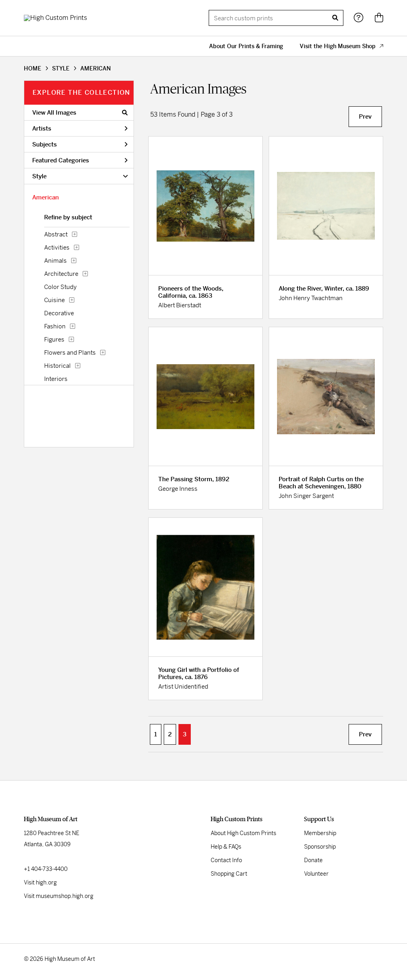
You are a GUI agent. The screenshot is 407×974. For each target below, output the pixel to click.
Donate (313, 860)
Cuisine (54, 300)
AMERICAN (95, 68)
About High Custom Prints (243, 833)
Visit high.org (40, 882)
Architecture (61, 273)
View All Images (54, 112)
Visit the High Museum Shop (338, 46)
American (45, 197)
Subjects (44, 144)
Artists (41, 128)
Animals (55, 260)
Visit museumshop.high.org (58, 896)
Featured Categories (60, 160)
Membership (320, 833)
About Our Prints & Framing (246, 46)
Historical (57, 365)
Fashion (55, 326)
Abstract (56, 234)
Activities (57, 247)
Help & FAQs (226, 846)
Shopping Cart (229, 873)
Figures (54, 339)
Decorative (59, 313)
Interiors (56, 379)
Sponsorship (320, 846)
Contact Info (226, 860)
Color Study (60, 287)
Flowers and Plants (70, 352)
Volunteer (316, 873)
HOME (32, 68)
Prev (365, 116)
